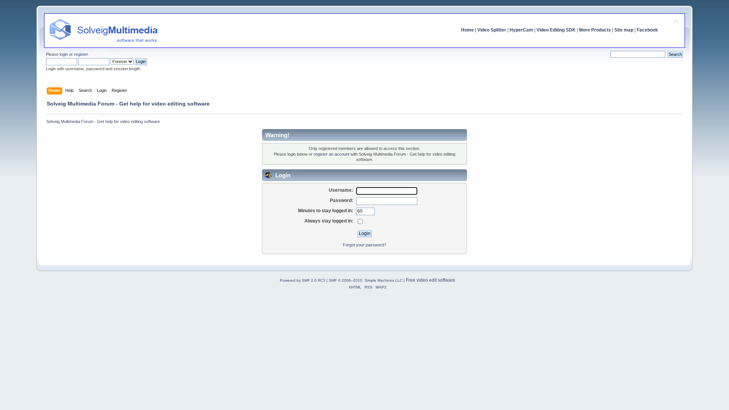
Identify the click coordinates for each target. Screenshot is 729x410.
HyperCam (521, 30)
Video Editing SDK (556, 30)
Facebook (647, 30)
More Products (595, 30)
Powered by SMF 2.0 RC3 (302, 280)
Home (467, 30)
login (64, 54)
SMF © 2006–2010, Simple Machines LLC (365, 280)
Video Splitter (491, 30)
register (81, 54)
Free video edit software (430, 280)
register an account (331, 154)
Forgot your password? (364, 245)
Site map (623, 30)
